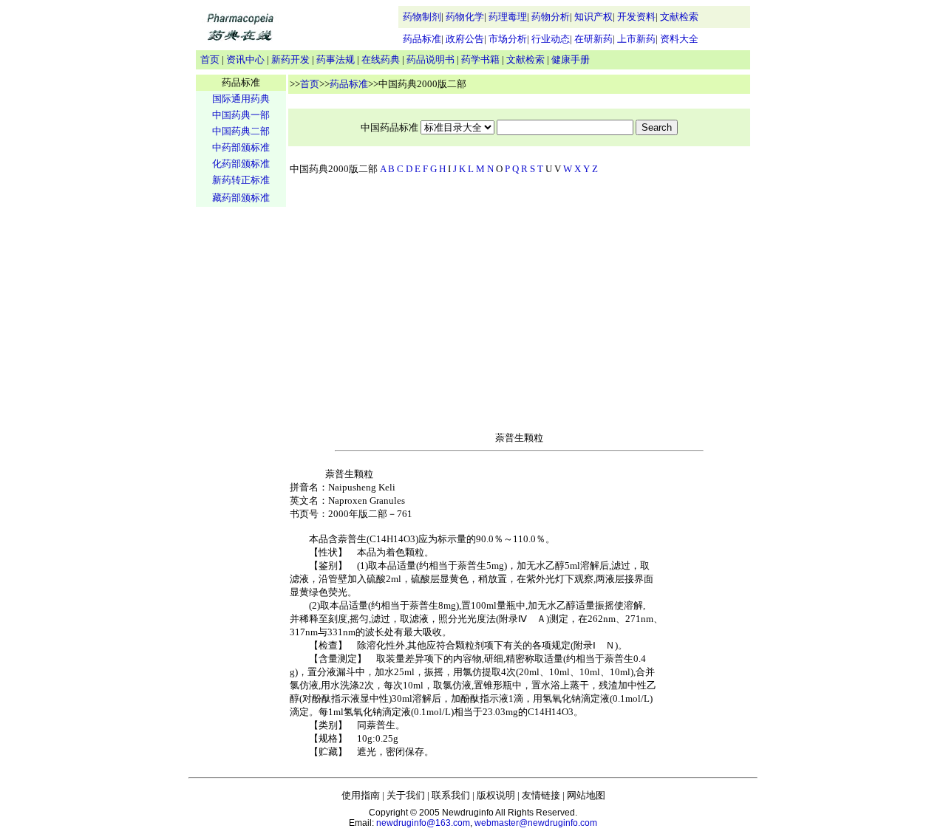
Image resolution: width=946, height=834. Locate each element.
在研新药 (593, 38)
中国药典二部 (241, 131)
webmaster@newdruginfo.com (535, 823)
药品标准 (422, 38)
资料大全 (679, 38)
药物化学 (465, 16)
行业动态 (550, 38)
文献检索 (679, 16)
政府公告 (465, 38)
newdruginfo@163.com (423, 823)
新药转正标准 (241, 179)
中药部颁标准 (241, 147)
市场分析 (508, 38)
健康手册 (570, 59)
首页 (210, 59)
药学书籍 (480, 59)
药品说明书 (430, 59)
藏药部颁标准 (241, 197)
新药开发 (290, 59)
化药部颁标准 (241, 163)
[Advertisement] (241, 440)
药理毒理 (508, 16)
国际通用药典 (241, 98)
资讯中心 (245, 59)
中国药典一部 (241, 114)
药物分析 (550, 16)
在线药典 (380, 59)
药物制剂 (422, 16)
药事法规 (335, 59)
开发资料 (636, 16)
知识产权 (593, 16)
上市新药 (636, 38)
